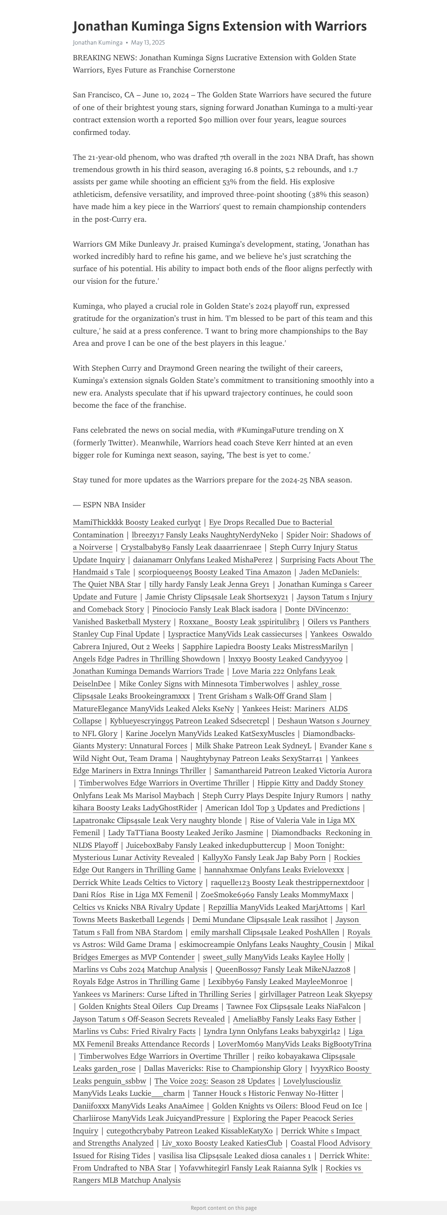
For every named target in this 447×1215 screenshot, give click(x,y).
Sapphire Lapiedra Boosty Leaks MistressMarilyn (265, 646)
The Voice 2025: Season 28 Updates (215, 1081)
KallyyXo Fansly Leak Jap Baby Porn (264, 857)
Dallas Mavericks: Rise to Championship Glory (223, 1068)
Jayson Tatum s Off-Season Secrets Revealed (149, 1019)
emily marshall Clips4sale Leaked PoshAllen (265, 932)
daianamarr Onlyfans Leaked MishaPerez (202, 559)
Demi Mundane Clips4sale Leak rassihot (260, 919)
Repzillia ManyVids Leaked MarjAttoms (275, 907)
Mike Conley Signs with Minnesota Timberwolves (204, 683)
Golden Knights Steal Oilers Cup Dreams (148, 1006)
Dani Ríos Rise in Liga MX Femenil (133, 894)
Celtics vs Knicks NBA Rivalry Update (136, 907)
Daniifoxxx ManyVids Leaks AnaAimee (138, 1106)
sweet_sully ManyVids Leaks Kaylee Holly (273, 957)
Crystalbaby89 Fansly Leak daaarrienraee (191, 547)
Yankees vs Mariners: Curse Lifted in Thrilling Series (162, 994)
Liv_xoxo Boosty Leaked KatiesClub (222, 1143)
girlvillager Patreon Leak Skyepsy (315, 994)
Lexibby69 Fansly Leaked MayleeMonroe (277, 981)
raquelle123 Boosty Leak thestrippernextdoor (287, 882)
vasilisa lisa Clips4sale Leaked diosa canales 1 (234, 1155)
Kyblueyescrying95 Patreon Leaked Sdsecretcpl (189, 721)
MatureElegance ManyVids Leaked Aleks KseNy (153, 708)
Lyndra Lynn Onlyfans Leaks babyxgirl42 (272, 1031)
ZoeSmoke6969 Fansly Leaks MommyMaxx (274, 894)
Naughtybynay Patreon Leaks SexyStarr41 (252, 758)
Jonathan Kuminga (98, 42)
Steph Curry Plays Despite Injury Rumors (273, 795)
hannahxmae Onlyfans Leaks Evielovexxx (274, 869)
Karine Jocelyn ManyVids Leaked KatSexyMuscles (210, 733)
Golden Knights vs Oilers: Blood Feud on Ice (287, 1106)
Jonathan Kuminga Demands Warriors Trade (148, 671)
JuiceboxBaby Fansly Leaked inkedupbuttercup (206, 845)
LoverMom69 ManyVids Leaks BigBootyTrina (294, 1044)
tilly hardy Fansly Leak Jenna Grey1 (209, 584)
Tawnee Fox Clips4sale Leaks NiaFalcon (294, 1006)
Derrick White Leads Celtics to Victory (138, 882)
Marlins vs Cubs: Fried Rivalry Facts (134, 1031)
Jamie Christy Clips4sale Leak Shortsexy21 (217, 597)
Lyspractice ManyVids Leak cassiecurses (235, 634)
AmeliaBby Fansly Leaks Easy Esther (294, 1019)
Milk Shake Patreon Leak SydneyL (253, 745)
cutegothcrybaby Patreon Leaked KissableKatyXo (190, 1131)
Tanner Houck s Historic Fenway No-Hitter (265, 1093)
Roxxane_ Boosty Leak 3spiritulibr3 (239, 621)
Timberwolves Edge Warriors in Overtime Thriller (164, 783)
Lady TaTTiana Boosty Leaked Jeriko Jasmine (185, 832)
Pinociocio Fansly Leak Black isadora (214, 609)
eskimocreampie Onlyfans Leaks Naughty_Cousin (262, 944)
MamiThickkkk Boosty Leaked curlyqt (137, 522)
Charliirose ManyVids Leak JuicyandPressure (149, 1118)
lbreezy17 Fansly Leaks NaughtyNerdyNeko (205, 535)
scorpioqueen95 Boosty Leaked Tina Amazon (214, 572)
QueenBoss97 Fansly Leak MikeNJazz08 (283, 969)
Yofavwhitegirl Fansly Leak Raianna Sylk (248, 1168)
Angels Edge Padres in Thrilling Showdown (146, 659)
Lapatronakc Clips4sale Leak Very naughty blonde (157, 820)
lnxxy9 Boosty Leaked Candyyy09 (285, 659)
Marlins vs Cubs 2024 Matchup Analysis (140, 969)
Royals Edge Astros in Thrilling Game (136, 981)
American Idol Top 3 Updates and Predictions (283, 807)
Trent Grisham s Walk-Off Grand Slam (262, 696)
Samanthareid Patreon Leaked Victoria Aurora (293, 770)
